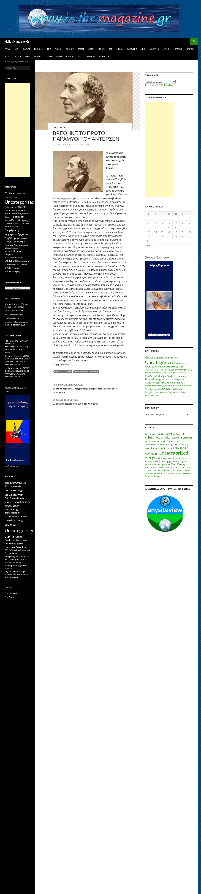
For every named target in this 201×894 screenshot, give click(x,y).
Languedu (132, 49)
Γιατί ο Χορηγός (11, 593)
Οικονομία (164, 388)
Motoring (177, 49)
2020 (153, 433)
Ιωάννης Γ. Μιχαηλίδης (153, 470)
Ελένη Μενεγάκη (152, 467)
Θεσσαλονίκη (164, 467)
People (18, 56)
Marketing (154, 49)
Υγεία (171, 392)
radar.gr (164, 448)
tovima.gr (65, 364)
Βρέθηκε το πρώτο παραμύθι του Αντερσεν (75, 402)
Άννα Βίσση (168, 458)
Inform (120, 49)
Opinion (190, 49)
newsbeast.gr (171, 441)
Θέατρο (164, 379)
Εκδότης (91, 56)
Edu (49, 49)
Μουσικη (155, 389)
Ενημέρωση (166, 376)
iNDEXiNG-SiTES (105, 56)
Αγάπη (184, 458)
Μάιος (181, 470)
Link (143, 49)
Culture (26, 49)
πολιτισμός (149, 395)
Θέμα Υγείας (174, 379)
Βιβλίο (180, 366)
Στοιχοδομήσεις (152, 392)
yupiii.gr (159, 458)
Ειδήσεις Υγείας (150, 465)
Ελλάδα (148, 376)
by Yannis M (178, 434)
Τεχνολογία (163, 392)
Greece (81, 49)
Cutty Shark (188, 437)
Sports (49, 56)
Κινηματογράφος (152, 382)
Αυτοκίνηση (171, 366)
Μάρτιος (188, 470)
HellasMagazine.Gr (17, 41)
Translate (168, 84)
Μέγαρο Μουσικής (152, 386)
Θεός (181, 379)
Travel (59, 56)
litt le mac (85, 144)
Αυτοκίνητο (151, 461)
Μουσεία (148, 389)
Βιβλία (160, 461)
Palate (8, 56)
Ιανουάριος (187, 467)
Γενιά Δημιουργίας (151, 370)
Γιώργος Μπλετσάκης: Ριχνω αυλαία (17, 349)
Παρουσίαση (177, 388)
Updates (70, 56)
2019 (147, 434)
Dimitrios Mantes (12, 356)
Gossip (91, 49)
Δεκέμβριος (180, 461)
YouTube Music (181, 363)
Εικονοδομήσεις (153, 372)
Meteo (166, 49)
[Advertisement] (159, 149)
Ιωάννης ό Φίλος (170, 470)
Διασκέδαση (179, 369)
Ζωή (158, 379)
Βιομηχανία (169, 461)
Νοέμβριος (172, 473)
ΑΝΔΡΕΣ (150, 366)
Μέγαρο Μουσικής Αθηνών (172, 385)
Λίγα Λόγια (9, 597)
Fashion (58, 49)
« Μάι (148, 245)
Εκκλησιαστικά (164, 464)
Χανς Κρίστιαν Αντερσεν (86, 372)
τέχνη (157, 395)
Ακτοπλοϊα (160, 366)
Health (101, 49)
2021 (169, 434)
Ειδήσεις (188, 370)
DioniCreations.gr (12, 318)
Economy (38, 49)
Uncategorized (61, 127)
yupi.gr (150, 458)
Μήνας (188, 386)
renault (171, 448)
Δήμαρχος (169, 370)
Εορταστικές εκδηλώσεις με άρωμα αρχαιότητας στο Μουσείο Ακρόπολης (85, 389)
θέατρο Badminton (184, 473)
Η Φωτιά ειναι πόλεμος (14, 314)
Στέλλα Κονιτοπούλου (14, 310)
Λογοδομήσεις (177, 382)
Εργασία (150, 379)
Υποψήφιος (180, 392)
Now (16, 49)
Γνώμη (162, 370)
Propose (37, 56)
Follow (69, 49)
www (7, 49)
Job (110, 49)
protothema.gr (181, 444)
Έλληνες (177, 458)
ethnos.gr (149, 441)
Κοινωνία (165, 382)
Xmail (80, 56)
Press (27, 56)
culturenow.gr (154, 437)
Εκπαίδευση (181, 373)
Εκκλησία (173, 373)
